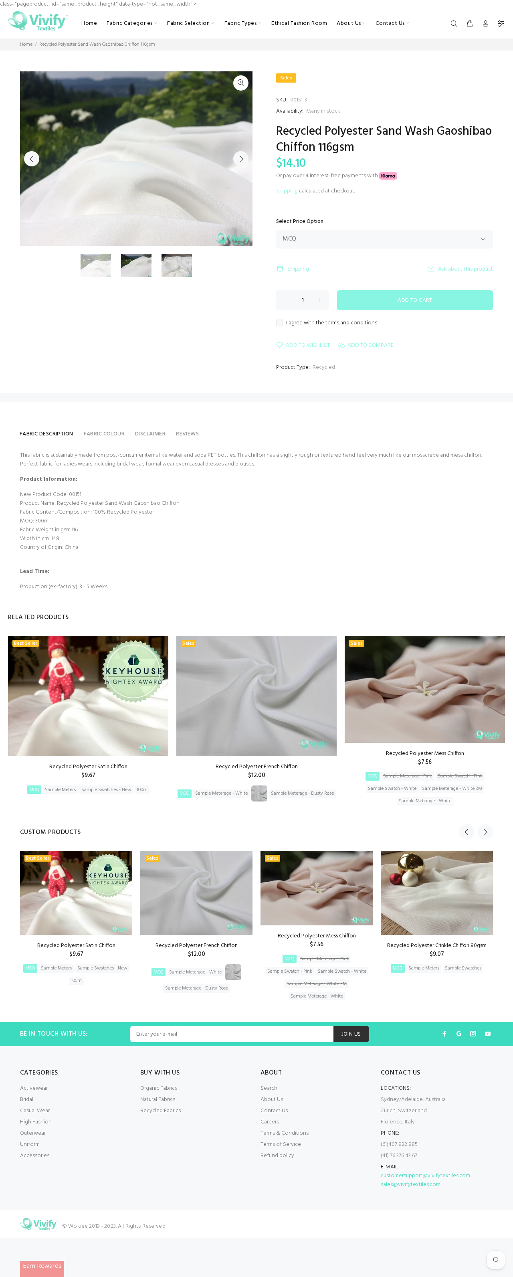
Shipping (287, 191)
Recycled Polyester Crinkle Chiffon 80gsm (437, 945)
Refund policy (277, 1155)
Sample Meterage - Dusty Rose (302, 793)
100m (142, 790)
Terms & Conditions (285, 1133)
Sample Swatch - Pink (460, 776)
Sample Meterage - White (221, 793)
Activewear (34, 1088)
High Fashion (36, 1122)
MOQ (34, 790)
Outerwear (33, 1133)
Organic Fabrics (158, 1088)
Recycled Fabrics (160, 1110)
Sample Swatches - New (106, 790)
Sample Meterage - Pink (407, 776)
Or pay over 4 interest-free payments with (327, 175)
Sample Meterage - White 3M (452, 789)
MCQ (185, 793)
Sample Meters (60, 790)
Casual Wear (35, 1110)
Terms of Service (281, 1144)
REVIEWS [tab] (187, 434)
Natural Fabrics (157, 1099)
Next (240, 158)
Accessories (34, 1155)
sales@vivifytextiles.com (410, 1184)
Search (269, 1088)
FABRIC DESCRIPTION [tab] (46, 434)
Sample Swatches (463, 968)
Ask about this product (465, 269)
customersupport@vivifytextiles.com (425, 1175)
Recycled (324, 367)
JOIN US (351, 1034)
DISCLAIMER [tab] (150, 434)
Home (26, 44)
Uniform (30, 1144)
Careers (270, 1122)
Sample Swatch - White (392, 789)
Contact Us (274, 1110)
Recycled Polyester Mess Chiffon (425, 753)
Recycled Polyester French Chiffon (257, 766)
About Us (272, 1099)
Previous (31, 158)
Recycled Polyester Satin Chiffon (88, 766)
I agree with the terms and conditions (331, 323)
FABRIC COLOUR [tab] (104, 434)
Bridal (26, 1099)
